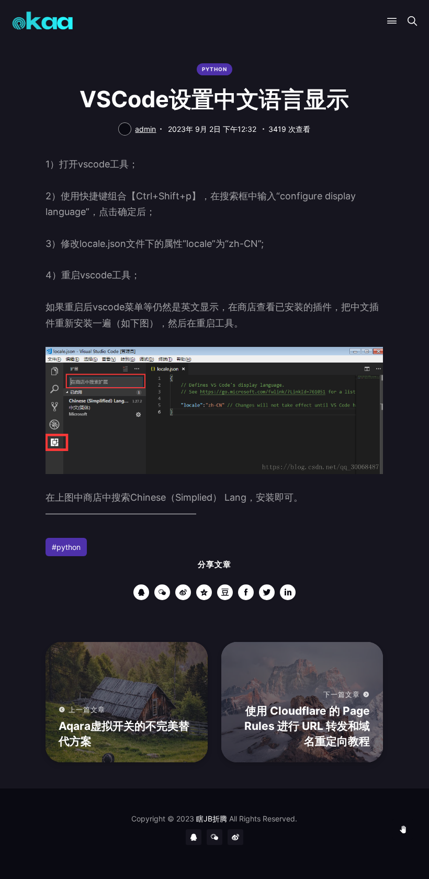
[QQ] (193, 837)
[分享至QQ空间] (204, 592)
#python (66, 547)
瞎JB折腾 (211, 818)
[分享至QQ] (141, 592)
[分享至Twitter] (267, 592)
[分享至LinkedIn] (288, 592)
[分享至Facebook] (246, 592)
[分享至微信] (162, 592)
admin (145, 129)
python (214, 69)
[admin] (124, 129)
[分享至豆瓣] (225, 592)
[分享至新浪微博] (183, 592)
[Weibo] (235, 837)
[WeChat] (214, 837)
